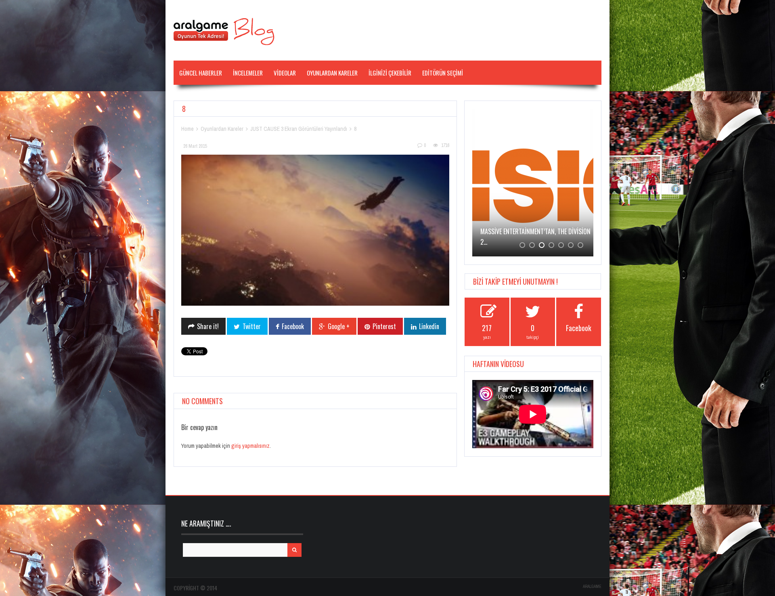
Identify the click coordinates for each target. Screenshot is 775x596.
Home (187, 128)
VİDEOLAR (285, 72)
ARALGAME (592, 586)
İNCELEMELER (248, 72)
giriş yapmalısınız (250, 445)
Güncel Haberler (200, 72)
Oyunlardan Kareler (332, 72)
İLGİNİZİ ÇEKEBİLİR (390, 72)
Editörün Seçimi (442, 72)
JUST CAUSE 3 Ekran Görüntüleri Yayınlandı (298, 128)
